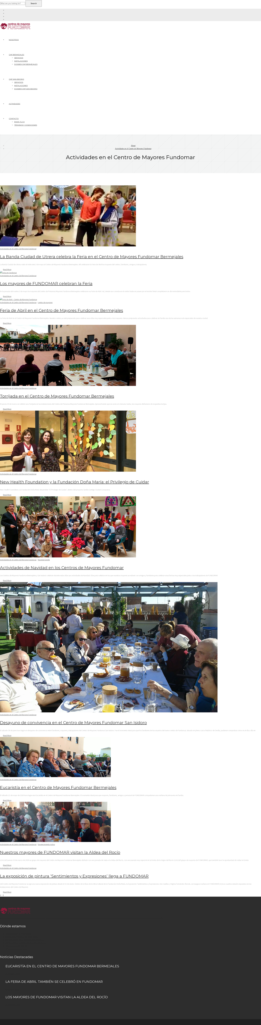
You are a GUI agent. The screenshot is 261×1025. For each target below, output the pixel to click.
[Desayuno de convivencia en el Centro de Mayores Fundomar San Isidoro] (108, 711)
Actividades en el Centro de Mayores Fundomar (133, 149)
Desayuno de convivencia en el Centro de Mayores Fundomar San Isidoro (73, 722)
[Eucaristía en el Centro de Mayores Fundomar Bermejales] (55, 776)
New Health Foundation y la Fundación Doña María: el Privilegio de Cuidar (74, 481)
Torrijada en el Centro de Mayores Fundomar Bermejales (57, 396)
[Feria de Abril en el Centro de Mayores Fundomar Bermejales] (18, 299)
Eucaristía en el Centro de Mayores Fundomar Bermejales (58, 787)
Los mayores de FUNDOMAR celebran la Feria (46, 283)
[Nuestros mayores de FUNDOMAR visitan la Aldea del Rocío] (55, 841)
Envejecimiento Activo (46, 844)
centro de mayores (45, 302)
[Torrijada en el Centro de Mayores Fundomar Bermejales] (68, 385)
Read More (7, 269)
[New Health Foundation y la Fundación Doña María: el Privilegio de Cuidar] (68, 471)
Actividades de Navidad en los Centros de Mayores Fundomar (62, 567)
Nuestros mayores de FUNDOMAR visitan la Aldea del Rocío (60, 852)
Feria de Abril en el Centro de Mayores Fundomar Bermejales (61, 310)
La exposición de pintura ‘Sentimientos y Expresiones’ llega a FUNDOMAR (74, 876)
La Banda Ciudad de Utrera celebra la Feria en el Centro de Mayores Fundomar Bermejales (91, 256)
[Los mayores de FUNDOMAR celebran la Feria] (8, 272)
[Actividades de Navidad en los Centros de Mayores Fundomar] (68, 557)
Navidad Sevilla (44, 559)
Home (133, 146)
